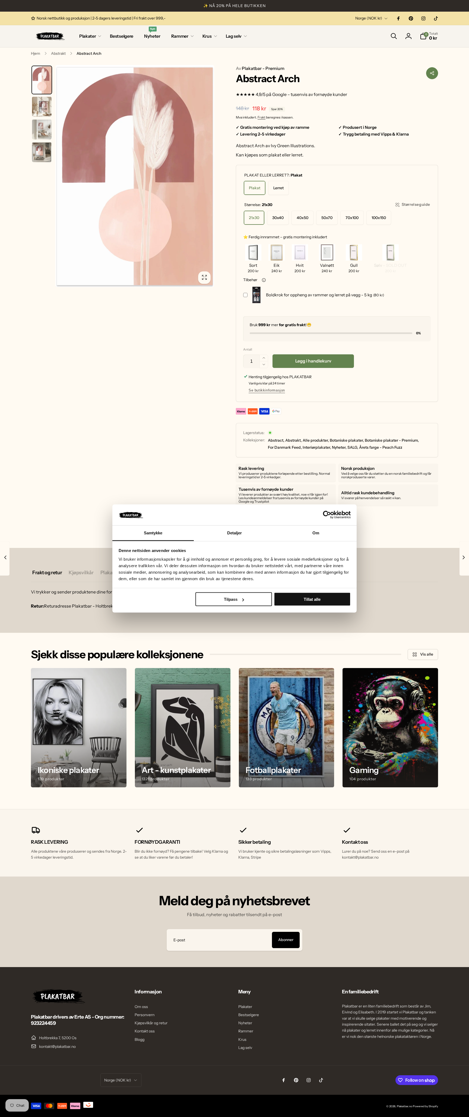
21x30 (254, 217)
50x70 (326, 217)
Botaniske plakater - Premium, (392, 440)
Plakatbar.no (404, 1106)
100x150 (379, 217)
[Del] (432, 73)
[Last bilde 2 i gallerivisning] (42, 107)
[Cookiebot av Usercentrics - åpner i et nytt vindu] (327, 515)
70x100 (352, 217)
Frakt (261, 117)
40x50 (302, 217)
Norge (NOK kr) (368, 18)
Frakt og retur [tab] (47, 573)
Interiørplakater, (317, 447)
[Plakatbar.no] (58, 1002)
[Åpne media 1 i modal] (134, 176)
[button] (89, 36)
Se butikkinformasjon (267, 390)
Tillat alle (312, 599)
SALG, (352, 447)
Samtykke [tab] (153, 532)
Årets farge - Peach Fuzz (380, 447)
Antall (247, 349)
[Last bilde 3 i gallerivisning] (42, 129)
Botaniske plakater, (347, 440)
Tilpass (230, 599)
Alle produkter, (316, 440)
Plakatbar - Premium (260, 68)
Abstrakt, (293, 440)
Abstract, (276, 440)
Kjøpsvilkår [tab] (81, 573)
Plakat (254, 187)
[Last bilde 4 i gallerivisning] (42, 152)
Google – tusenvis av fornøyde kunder (309, 94)
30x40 (278, 217)
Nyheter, (339, 447)
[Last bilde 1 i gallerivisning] (42, 80)
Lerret (278, 187)
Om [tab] (315, 532)
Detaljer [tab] (234, 532)
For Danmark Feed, (285, 447)
